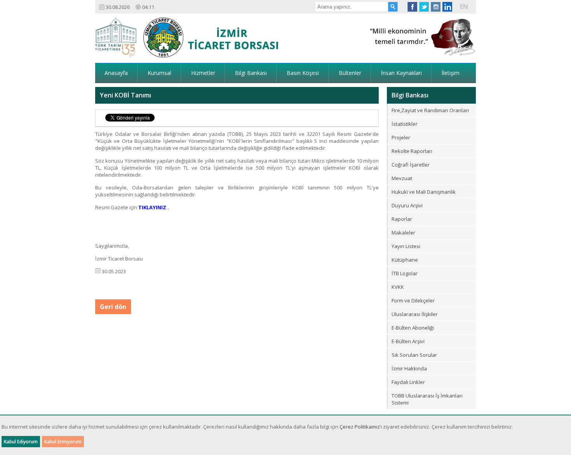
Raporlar (402, 218)
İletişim (451, 72)
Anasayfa (116, 72)
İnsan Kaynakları (401, 72)
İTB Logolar (405, 273)
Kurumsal (159, 72)
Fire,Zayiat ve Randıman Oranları (430, 110)
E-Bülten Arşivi (408, 341)
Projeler (401, 137)
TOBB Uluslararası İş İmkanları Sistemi (427, 399)
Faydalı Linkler (408, 382)
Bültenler (350, 72)
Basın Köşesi (303, 72)
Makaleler (403, 232)
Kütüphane (405, 259)
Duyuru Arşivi (407, 205)
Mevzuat (402, 178)
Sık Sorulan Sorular (414, 354)
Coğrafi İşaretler (411, 164)
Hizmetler (203, 72)
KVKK (398, 286)
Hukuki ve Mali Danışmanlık (424, 191)
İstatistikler (405, 123)
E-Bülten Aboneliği (413, 327)
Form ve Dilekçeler (413, 300)
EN (464, 6)
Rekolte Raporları (412, 151)
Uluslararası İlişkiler (415, 314)
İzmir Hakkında (409, 368)
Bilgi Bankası (251, 72)
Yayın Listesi (406, 246)
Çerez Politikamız (359, 426)
